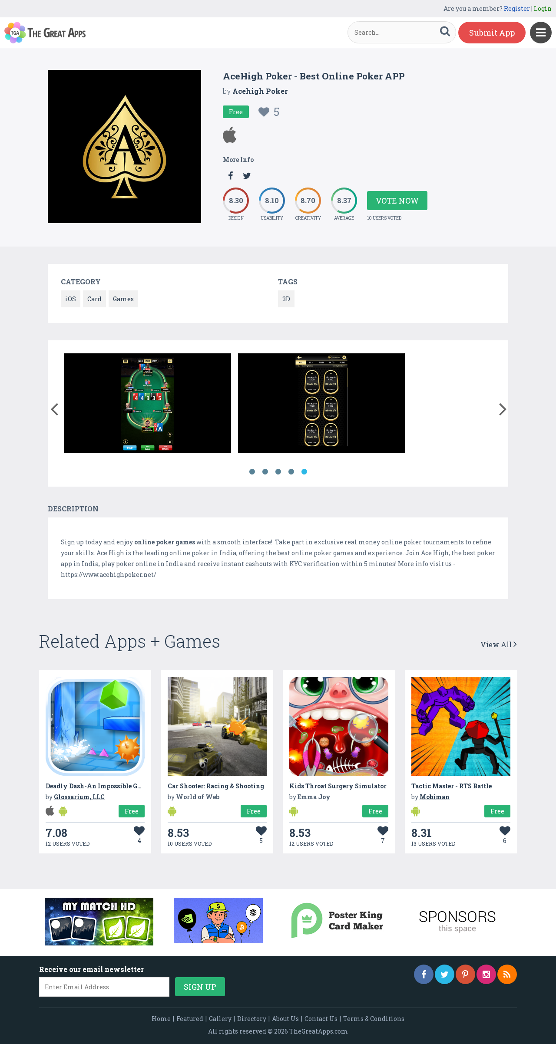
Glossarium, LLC (79, 797)
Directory (251, 1018)
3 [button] (278, 472)
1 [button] (252, 472)
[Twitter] (444, 974)
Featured (189, 1018)
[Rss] (507, 974)
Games (123, 299)
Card (94, 299)
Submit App (492, 32)
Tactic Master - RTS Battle (451, 786)
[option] (148, 404)
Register (517, 8)
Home (161, 1018)
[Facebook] (424, 974)
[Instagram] (486, 974)
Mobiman (435, 797)
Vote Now (397, 200)
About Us (285, 1018)
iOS (70, 299)
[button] (54, 407)
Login (543, 8)
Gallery (220, 1018)
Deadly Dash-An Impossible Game (98, 786)
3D (286, 299)
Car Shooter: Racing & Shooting (216, 786)
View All (496, 644)
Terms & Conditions (373, 1018)
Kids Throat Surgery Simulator (338, 786)
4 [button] (291, 472)
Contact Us (321, 1018)
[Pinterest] (465, 974)
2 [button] (265, 472)
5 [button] (304, 472)
